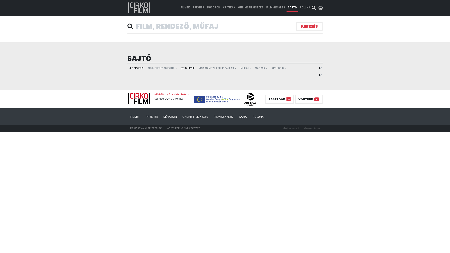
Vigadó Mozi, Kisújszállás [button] (217, 68)
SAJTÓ (292, 7)
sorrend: (137, 68)
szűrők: (189, 68)
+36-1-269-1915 (162, 94)
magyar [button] (260, 68)
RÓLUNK (305, 7)
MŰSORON (213, 7)
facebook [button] (277, 99)
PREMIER (198, 7)
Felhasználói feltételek (146, 128)
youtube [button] (305, 99)
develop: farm (312, 128)
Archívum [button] (278, 68)
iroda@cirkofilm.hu (181, 94)
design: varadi (291, 128)
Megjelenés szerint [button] (161, 68)
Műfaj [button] (244, 68)
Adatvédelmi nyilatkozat (183, 128)
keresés (309, 26)
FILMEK (186, 7)
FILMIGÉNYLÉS (275, 7)
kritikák (229, 7)
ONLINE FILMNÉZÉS (250, 7)
